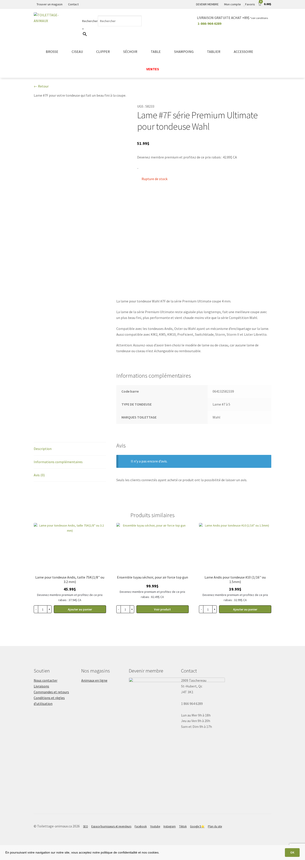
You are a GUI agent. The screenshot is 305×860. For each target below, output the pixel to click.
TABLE (156, 51)
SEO (85, 826)
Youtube (155, 826)
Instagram (169, 826)
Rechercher (90, 21)
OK (292, 852)
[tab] (70, 449)
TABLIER (213, 51)
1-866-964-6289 (209, 23)
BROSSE (52, 51)
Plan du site (215, 826)
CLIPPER (103, 51)
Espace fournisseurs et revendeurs (111, 826)
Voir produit (162, 609)
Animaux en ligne (94, 680)
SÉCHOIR (130, 51)
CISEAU (77, 51)
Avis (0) (39, 475)
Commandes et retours (51, 692)
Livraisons (41, 686)
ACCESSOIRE (243, 51)
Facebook (141, 826)
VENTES (152, 69)
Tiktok (183, 826)
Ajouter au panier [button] (80, 609)
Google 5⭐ (197, 826)
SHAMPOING (184, 51)
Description (43, 448)
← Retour (41, 86)
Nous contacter (45, 680)
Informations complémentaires (58, 462)
